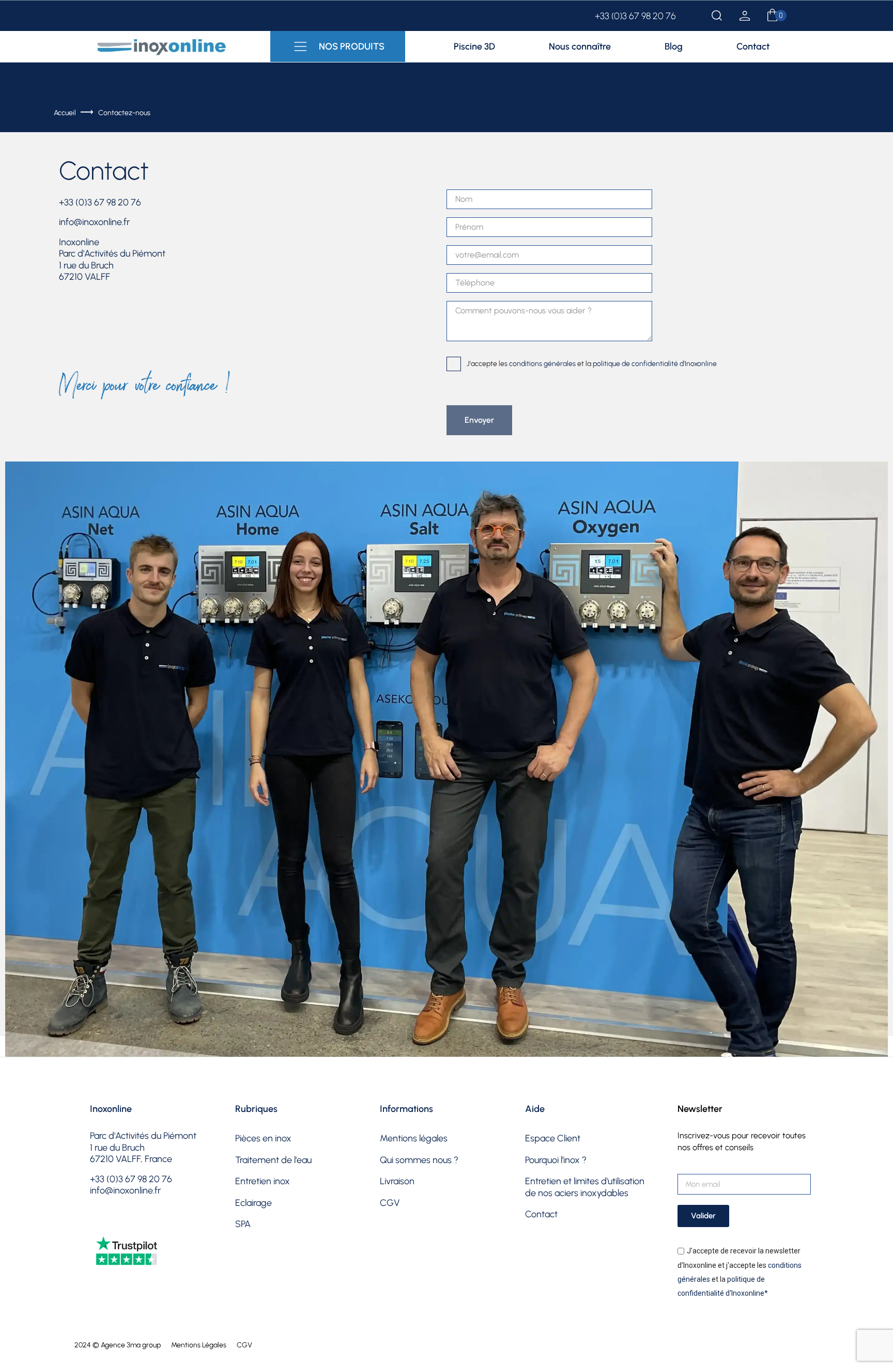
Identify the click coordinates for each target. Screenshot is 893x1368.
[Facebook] (99, 1224)
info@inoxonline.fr (94, 222)
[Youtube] (152, 1224)
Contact (752, 46)
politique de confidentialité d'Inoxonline (655, 363)
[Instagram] (125, 1224)
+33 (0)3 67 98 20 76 (635, 16)
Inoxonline (111, 1109)
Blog (674, 46)
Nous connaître (580, 46)
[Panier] (772, 16)
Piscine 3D (474, 46)
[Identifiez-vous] (745, 17)
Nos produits (351, 46)
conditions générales (542, 363)
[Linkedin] (178, 1224)
